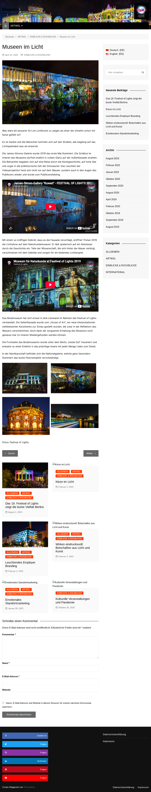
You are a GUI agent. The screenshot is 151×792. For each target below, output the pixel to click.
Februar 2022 (113, 165)
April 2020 (111, 199)
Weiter (89, 453)
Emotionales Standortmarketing (122, 133)
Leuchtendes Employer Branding (123, 116)
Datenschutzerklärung (114, 734)
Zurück (11, 453)
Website (6, 690)
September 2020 (114, 185)
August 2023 (112, 158)
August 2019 (112, 227)
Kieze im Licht (65, 481)
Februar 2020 (113, 206)
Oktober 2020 (113, 179)
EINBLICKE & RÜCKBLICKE (37, 55)
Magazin (10, 9)
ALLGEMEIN (12, 493)
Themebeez (29, 787)
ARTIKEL (15, 26)
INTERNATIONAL (115, 272)
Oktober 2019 (113, 213)
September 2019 (114, 220)
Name (6, 663)
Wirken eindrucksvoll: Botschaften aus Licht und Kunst (73, 548)
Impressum (108, 741)
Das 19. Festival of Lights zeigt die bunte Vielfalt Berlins (124, 100)
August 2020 (112, 192)
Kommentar (9, 634)
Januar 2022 (112, 172)
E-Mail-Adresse (10, 676)
